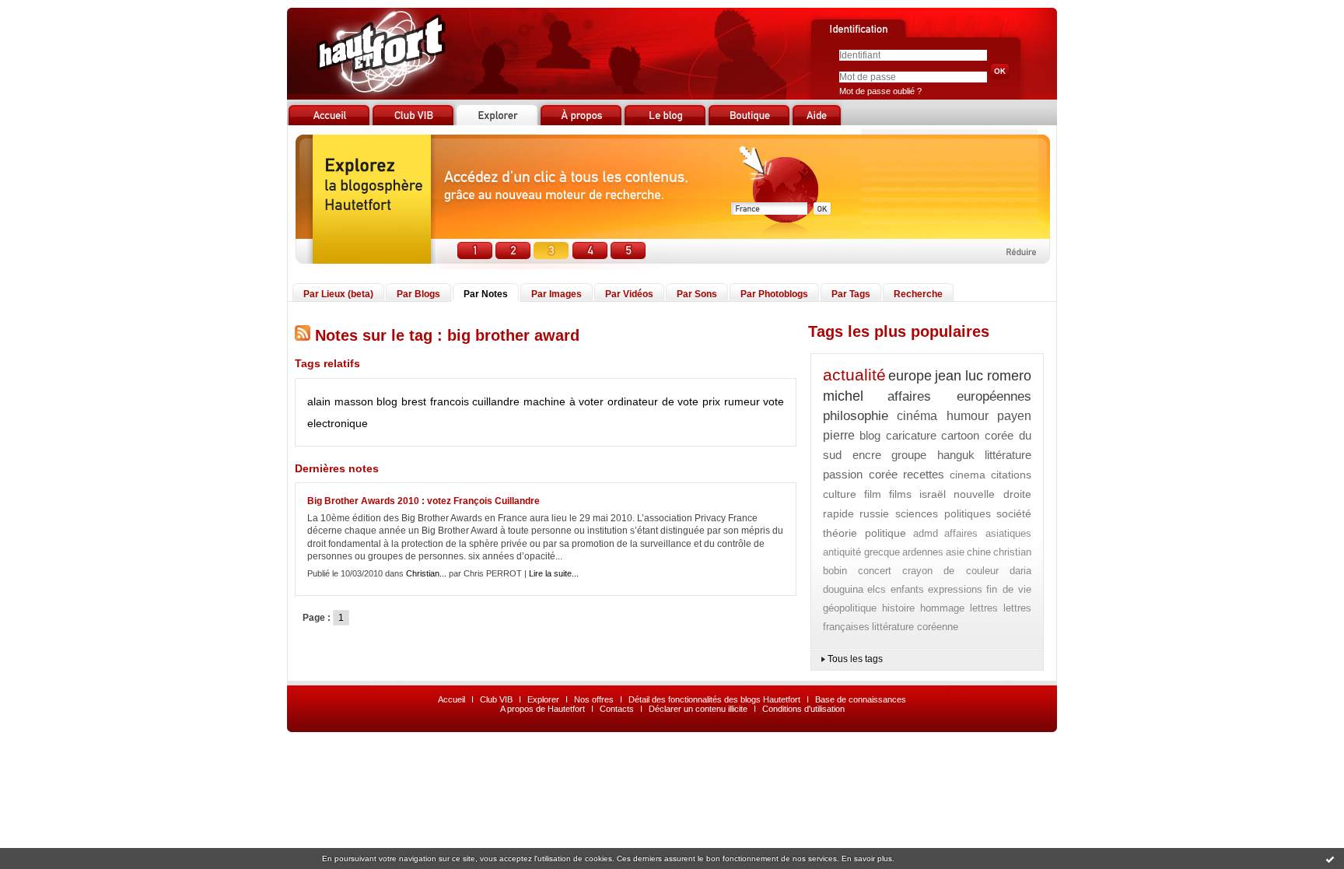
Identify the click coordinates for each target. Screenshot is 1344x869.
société (1013, 513)
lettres (984, 608)
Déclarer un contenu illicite (698, 708)
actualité (854, 375)
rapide (838, 513)
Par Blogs (418, 294)
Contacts (617, 708)
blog (386, 401)
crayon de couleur (950, 570)
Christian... (426, 573)
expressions (955, 589)
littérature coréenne (915, 626)
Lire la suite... (554, 573)
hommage (942, 608)
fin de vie (1008, 589)
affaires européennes (959, 396)
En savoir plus (867, 858)
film (872, 494)
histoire (898, 608)
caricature (911, 435)
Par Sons (697, 294)
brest (413, 401)
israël (932, 494)
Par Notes (486, 294)
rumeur (742, 401)
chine (979, 552)
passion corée (860, 474)
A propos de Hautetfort (542, 708)
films (900, 494)
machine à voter (563, 401)
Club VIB (496, 699)
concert (874, 570)
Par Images (556, 294)
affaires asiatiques (987, 533)
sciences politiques (943, 513)
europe (910, 376)
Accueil (451, 699)
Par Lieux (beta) (338, 294)
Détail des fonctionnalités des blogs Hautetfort (714, 699)
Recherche (918, 294)
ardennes (922, 552)
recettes (923, 474)
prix (711, 401)
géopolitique (850, 608)
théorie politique (864, 533)
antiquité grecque (861, 552)
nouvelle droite (992, 494)
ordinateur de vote (652, 401)
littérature (1008, 454)
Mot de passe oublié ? (880, 91)
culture (839, 494)
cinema (967, 474)
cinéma (917, 415)
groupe (908, 454)
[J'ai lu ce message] (1330, 859)
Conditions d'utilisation (803, 708)
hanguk (956, 454)
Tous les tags (855, 659)
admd (925, 533)
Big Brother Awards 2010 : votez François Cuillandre (423, 501)
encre (866, 454)
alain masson (340, 401)
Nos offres (594, 699)
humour (968, 415)
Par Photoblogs (774, 294)
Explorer (543, 699)
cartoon (960, 435)
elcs (876, 589)
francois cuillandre (475, 401)
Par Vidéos (629, 294)
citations (1011, 474)
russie (874, 513)
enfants (907, 589)
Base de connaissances (860, 699)
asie (955, 552)
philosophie (855, 415)
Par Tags (850, 294)
